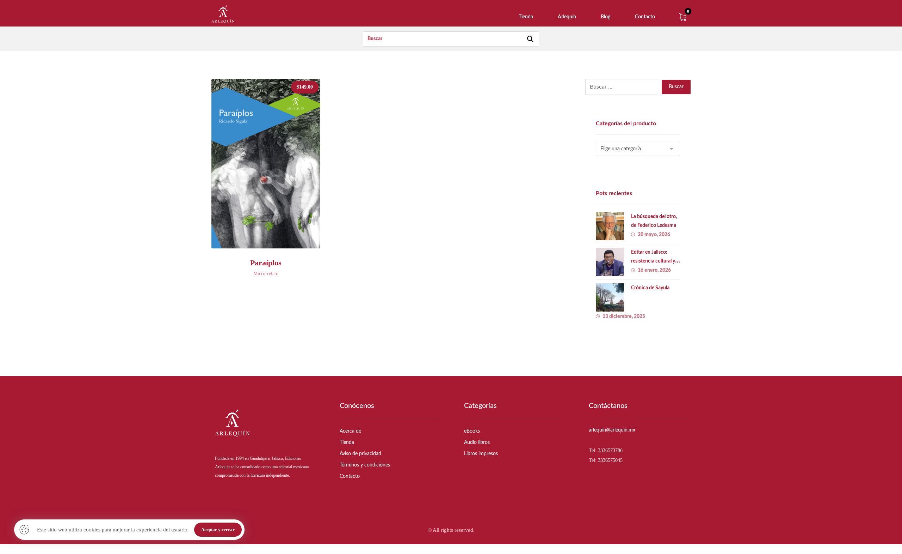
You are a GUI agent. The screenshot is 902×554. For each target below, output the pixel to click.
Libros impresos (481, 453)
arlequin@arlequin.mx (612, 430)
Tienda (347, 442)
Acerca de (350, 431)
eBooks (472, 431)
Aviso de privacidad (360, 453)
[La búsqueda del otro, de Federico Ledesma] (610, 226)
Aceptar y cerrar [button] (218, 529)
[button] (682, 17)
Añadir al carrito (272, 239)
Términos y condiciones (365, 465)
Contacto (350, 476)
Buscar (676, 86)
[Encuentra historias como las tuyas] (223, 14)
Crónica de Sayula (650, 287)
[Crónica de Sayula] (610, 297)
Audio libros (477, 442)
